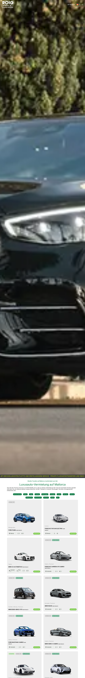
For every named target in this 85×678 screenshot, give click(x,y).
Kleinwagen (45, 494)
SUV (58, 497)
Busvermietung (17, 494)
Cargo (31, 494)
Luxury (59, 494)
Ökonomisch (38, 497)
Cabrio (25, 494)
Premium (46, 497)
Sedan (52, 497)
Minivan (72, 494)
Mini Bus (65, 494)
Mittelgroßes (29, 497)
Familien (37, 494)
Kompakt (52, 494)
